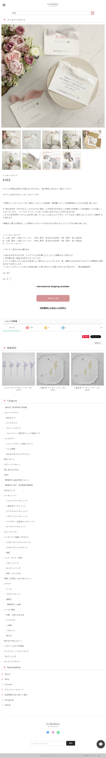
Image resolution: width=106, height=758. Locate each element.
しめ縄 (9, 625)
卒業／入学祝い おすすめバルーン (18, 578)
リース (9, 589)
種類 (4, 273)
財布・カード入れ (13, 573)
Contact (8, 684)
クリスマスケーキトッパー (17, 511)
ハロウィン (10, 630)
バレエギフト (9, 438)
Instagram (9, 700)
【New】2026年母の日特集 (15, 407)
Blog (7, 679)
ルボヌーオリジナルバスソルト (18, 542)
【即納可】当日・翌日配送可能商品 (18, 485)
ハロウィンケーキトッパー (17, 516)
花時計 (9, 599)
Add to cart (53, 298)
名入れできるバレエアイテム (18, 454)
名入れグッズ (9, 490)
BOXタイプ (10, 418)
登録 (70, 743)
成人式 (9, 635)
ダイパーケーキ (10, 532)
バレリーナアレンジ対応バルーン (19, 444)
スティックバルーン (12, 464)
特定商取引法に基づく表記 (16, 695)
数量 (4, 279)
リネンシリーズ (12, 563)
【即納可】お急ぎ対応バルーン (16, 480)
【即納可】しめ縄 (13, 604)
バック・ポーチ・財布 (13, 558)
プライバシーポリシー (14, 689)
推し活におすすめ (11, 470)
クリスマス (10, 620)
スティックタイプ (13, 428)
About (7, 674)
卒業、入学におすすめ (15, 615)
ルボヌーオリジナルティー (17, 547)
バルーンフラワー (11, 412)
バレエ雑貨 (10, 449)
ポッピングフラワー (12, 661)
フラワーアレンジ (13, 594)
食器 (8, 552)
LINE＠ (8, 705)
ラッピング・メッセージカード (16, 651)
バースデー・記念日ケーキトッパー (20, 521)
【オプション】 (10, 656)
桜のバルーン (9, 459)
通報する (98, 343)
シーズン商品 (9, 609)
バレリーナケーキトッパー (17, 501)
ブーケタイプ (11, 423)
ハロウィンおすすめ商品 (14, 646)
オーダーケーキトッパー (16, 526)
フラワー (7, 584)
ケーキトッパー (10, 495)
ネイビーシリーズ (13, 568)
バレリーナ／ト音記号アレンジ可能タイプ (23, 433)
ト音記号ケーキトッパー (16, 506)
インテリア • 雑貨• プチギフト (16, 537)
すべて (12, 328)
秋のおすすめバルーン (13, 641)
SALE (6, 475)
